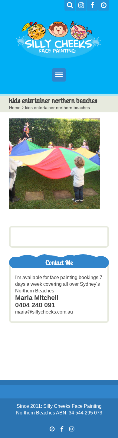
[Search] (69, 5)
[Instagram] (81, 5)
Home (15, 107)
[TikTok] (103, 5)
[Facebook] (92, 5)
